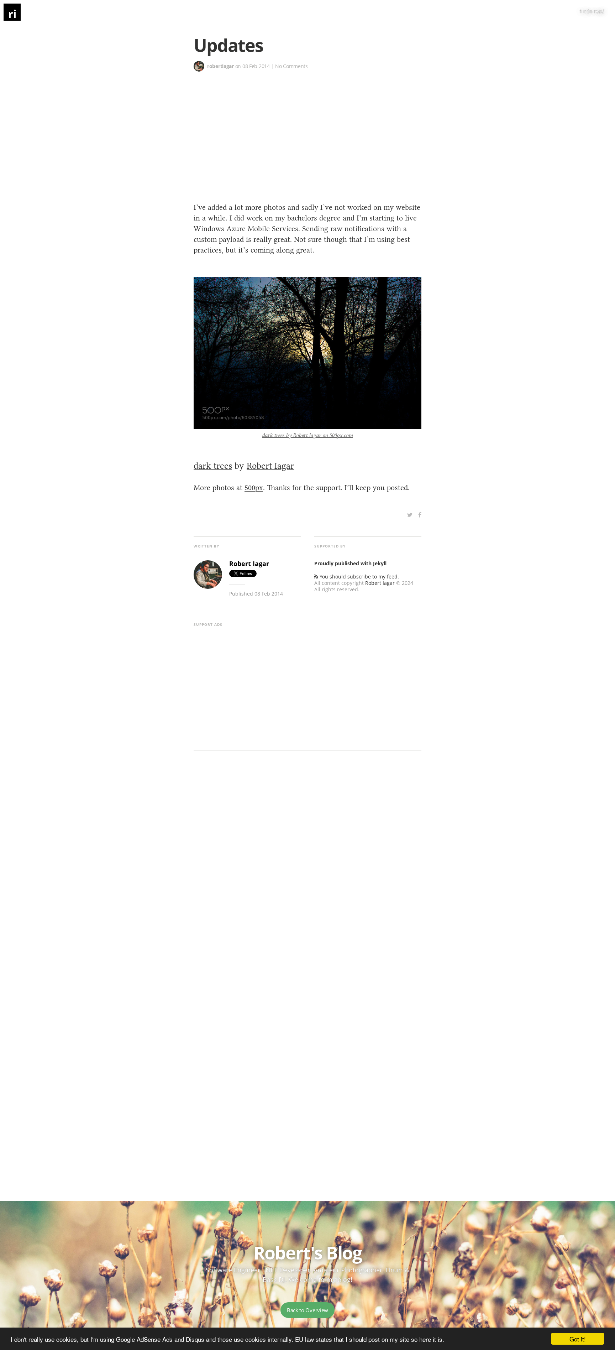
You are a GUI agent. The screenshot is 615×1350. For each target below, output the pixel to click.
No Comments (291, 66)
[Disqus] (307, 865)
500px (254, 487)
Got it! (577, 1338)
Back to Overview (307, 1310)
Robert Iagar (270, 465)
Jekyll (380, 563)
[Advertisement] (307, 125)
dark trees (213, 465)
